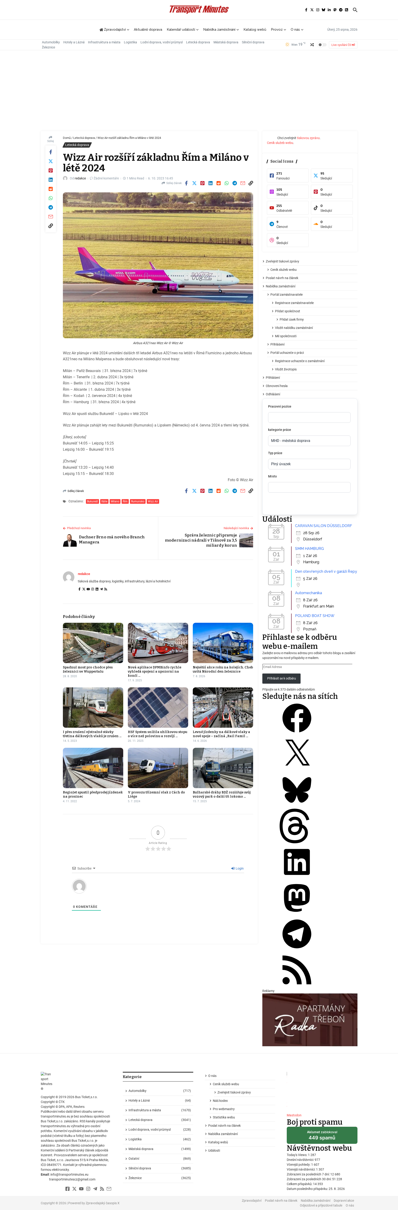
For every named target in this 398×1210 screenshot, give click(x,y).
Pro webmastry (224, 1109)
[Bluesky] (296, 806)
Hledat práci (289, 505)
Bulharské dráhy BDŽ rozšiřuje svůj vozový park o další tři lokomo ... (222, 794)
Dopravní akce (344, 1200)
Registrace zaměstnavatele (294, 303)
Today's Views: (297, 1155)
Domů (67, 138)
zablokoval (322, 1137)
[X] (296, 770)
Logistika (130, 42)
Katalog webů (254, 29)
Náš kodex (220, 1101)
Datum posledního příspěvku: (308, 1189)
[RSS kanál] (296, 986)
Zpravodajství (251, 1200)
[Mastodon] (296, 914)
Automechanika (308, 593)
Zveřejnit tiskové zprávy (282, 261)
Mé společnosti (285, 336)
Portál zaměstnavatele (286, 294)
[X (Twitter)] (83, 589)
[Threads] (296, 842)
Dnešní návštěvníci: (301, 1160)
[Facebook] (79, 589)
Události (214, 1150)
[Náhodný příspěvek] (312, 45)
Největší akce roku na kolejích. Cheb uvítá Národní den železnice (223, 669)
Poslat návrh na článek (282, 278)
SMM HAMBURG (309, 548)
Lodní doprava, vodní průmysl (161, 42)
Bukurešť (92, 501)
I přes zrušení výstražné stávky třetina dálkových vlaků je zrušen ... (92, 734)
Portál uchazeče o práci (287, 353)
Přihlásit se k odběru (281, 678)
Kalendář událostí (181, 29)
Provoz (277, 29)
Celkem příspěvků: (300, 1184)
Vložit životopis (286, 369)
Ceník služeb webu (280, 143)
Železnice (48, 47)
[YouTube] (88, 589)
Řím (125, 501)
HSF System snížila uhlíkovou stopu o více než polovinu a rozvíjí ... (157, 734)
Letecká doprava (198, 42)
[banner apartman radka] (309, 1019)
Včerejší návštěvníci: (301, 1169)
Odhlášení (273, 394)
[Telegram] (101, 589)
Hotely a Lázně (74, 42)
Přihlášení (277, 344)
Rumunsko (137, 501)
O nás (295, 29)
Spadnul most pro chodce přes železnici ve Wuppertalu (88, 669)
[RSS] (105, 589)
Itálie (104, 501)
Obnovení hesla (277, 386)
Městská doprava (226, 42)
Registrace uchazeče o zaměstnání (300, 361)
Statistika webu (224, 1117)
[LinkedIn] (97, 589)
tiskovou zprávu (308, 138)
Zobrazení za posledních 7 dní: (308, 1174)
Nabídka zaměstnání (219, 29)
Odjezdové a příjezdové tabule (321, 1205)
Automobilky (51, 42)
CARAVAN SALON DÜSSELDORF (323, 526)
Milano (115, 501)
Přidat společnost (287, 311)
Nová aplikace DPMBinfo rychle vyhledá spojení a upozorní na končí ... (154, 671)
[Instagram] (92, 589)
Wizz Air (153, 501)
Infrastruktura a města (104, 42)
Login (239, 868)
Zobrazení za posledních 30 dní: (309, 1179)
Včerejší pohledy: (299, 1164)
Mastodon (294, 1115)
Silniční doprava (253, 42)
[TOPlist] (322, 1090)
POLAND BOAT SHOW (314, 616)
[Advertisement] (199, 92)
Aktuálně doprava (148, 29)
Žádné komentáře (106, 178)
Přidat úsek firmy (292, 319)
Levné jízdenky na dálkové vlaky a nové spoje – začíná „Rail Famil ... (221, 734)
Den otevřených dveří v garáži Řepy (326, 571)
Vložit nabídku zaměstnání (294, 328)
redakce (80, 178)
